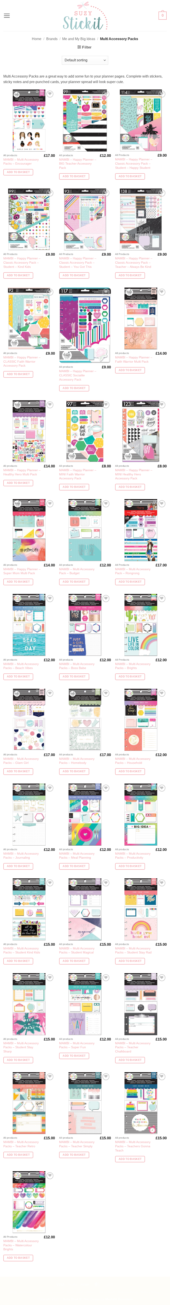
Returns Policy (128, 1292)
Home (36, 39)
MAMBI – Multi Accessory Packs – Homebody (77, 761)
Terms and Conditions (81, 1292)
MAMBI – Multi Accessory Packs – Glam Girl (21, 761)
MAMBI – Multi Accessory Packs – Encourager (21, 161)
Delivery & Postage (33, 1292)
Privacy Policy (150, 1292)
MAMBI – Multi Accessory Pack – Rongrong (133, 571)
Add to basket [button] (18, 172)
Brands (52, 39)
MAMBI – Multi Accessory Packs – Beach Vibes (21, 666)
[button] (6, 15)
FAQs (13, 1292)
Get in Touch (107, 1292)
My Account (56, 1292)
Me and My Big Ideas (78, 39)
